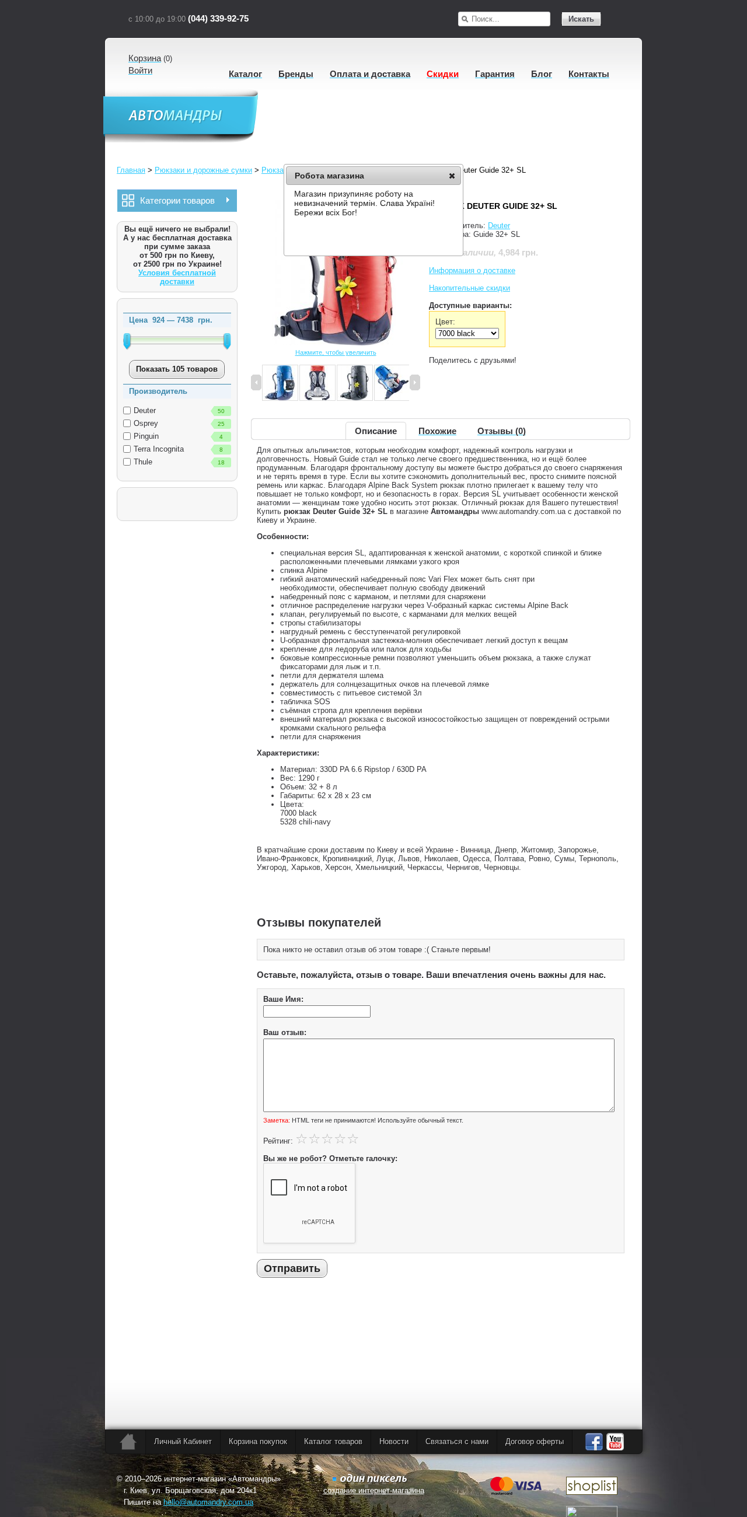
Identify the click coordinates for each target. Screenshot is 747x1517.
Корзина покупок (258, 1441)
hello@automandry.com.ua (208, 1502)
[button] (452, 175)
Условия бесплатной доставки (177, 277)
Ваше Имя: (283, 999)
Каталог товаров (333, 1441)
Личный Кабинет (183, 1441)
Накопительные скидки (469, 288)
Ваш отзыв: (284, 1032)
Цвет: (445, 321)
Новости (394, 1441)
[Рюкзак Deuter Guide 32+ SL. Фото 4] (355, 384)
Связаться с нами (456, 1441)
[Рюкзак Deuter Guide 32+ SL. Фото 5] (392, 384)
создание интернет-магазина (373, 1490)
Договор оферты (534, 1441)
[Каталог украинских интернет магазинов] (591, 1492)
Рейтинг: (278, 1141)
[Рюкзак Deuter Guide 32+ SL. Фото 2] (280, 384)
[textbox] (510, 19)
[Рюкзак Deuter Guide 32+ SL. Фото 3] (317, 384)
